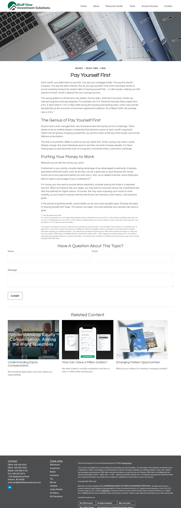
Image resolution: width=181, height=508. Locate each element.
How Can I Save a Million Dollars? (84, 362)
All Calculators (56, 496)
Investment (55, 468)
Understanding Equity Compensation (23, 364)
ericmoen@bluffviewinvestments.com (24, 482)
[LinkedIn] (10, 487)
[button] (83, 6)
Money (53, 482)
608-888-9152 (21, 470)
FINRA (103, 490)
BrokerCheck (127, 463)
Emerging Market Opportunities (138, 362)
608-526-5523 (20, 467)
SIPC (108, 490)
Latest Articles (56, 489)
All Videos (54, 492)
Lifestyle (53, 485)
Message (12, 269)
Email (95, 251)
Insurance (54, 475)
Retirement (55, 464)
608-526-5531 (20, 464)
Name (11, 251)
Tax (51, 478)
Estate (53, 471)
